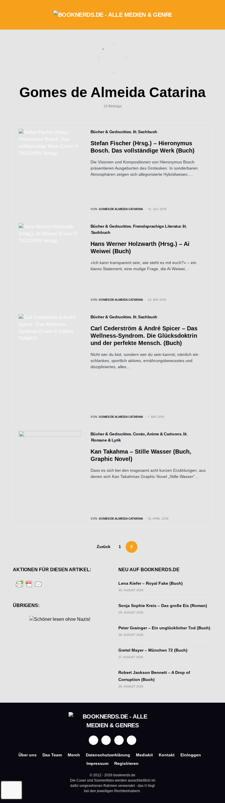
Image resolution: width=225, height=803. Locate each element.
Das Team (52, 755)
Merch (74, 755)
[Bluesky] (131, 740)
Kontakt (167, 755)
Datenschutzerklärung (108, 755)
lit (135, 131)
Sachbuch (147, 131)
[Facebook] (93, 740)
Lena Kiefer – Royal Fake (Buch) (150, 583)
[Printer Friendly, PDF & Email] (29, 583)
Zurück (103, 546)
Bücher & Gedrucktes (111, 131)
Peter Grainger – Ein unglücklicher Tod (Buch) (164, 628)
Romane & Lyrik (106, 440)
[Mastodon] (119, 740)
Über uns (27, 755)
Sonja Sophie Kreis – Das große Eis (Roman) (162, 605)
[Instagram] (106, 740)
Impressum (97, 763)
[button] (14, 14)
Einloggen (190, 755)
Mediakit (144, 755)
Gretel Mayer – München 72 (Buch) (153, 650)
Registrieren (126, 763)
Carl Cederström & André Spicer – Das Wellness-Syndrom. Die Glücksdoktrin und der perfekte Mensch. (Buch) (144, 335)
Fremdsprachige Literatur (157, 226)
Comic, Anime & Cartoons (157, 434)
